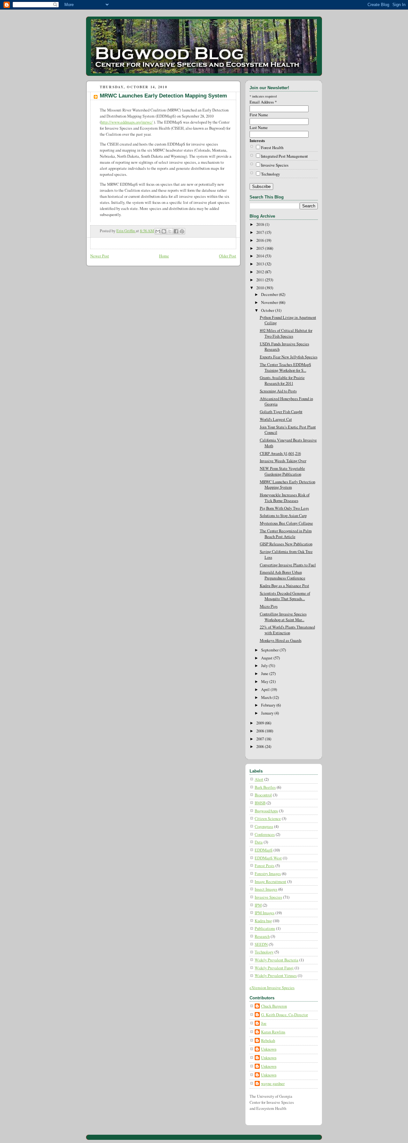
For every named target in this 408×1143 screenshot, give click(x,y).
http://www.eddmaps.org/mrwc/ (127, 122)
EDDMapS (264, 850)
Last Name (259, 127)
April (266, 689)
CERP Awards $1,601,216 (280, 453)
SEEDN (261, 944)
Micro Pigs (269, 606)
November (270, 302)
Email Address (263, 102)
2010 (260, 288)
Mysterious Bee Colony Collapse (286, 523)
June (265, 673)
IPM (258, 905)
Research (262, 936)
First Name (259, 115)
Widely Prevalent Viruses (276, 975)
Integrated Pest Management (284, 156)
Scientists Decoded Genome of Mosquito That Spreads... (285, 596)
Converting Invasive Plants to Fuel (288, 565)
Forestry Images (268, 873)
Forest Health (272, 147)
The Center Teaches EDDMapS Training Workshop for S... (285, 367)
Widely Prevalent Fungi (274, 968)
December (270, 294)
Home (164, 256)
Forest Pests (264, 865)
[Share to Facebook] (176, 231)
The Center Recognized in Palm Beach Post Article (286, 533)
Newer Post (99, 256)
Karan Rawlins (273, 1032)
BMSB (260, 803)
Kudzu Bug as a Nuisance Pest (284, 585)
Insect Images (266, 889)
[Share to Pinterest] (182, 231)
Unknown (268, 1049)
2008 (260, 731)
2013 (260, 264)
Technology (270, 174)
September (270, 650)
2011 (260, 280)
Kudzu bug (263, 921)
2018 (260, 224)
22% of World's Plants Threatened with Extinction (287, 630)
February (268, 705)
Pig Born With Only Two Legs (284, 508)
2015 (260, 248)
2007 (260, 739)
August (267, 658)
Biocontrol (263, 795)
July (265, 665)
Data (259, 842)
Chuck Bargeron (274, 1006)
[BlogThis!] (164, 231)
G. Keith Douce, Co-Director (284, 1014)
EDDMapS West (268, 858)
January (267, 713)
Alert (259, 779)
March (267, 697)
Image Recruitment (270, 881)
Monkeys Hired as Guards (281, 640)
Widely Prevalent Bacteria (276, 960)
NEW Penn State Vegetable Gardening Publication (282, 471)
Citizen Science (268, 818)
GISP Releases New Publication (286, 544)
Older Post (227, 256)
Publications (265, 928)
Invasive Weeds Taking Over (283, 461)
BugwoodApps (266, 811)
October (268, 310)
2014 (260, 256)
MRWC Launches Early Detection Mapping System (287, 484)
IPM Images (264, 913)
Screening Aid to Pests (278, 391)
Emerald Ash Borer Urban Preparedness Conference (282, 575)
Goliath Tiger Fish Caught (281, 411)
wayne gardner (273, 1083)
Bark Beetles (265, 787)
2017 (260, 232)
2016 (260, 240)
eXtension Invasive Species (272, 987)
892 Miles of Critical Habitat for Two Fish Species (286, 333)
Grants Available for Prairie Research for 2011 (282, 380)
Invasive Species (274, 165)
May (265, 681)
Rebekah (268, 1040)
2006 (260, 746)
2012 (260, 272)
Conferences (265, 834)
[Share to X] (170, 231)
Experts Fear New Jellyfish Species (288, 357)
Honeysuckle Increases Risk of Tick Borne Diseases (285, 497)
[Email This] (158, 231)
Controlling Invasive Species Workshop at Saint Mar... (283, 616)
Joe (263, 1023)
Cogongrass (264, 826)
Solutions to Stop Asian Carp (283, 515)
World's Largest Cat (276, 419)
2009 (260, 723)
